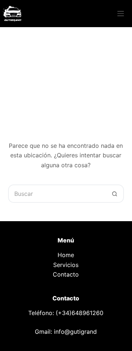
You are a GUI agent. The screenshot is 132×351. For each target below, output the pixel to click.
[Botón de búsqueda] (115, 193)
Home (66, 255)
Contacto (66, 274)
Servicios (65, 264)
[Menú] (120, 13)
